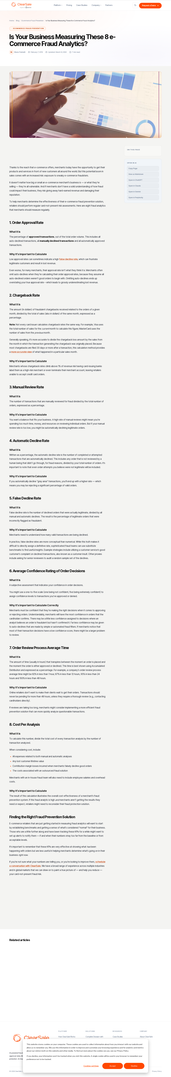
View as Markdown (136, 174)
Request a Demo (150, 5)
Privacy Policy (157, 1071)
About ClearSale (146, 1037)
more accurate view (21, 352)
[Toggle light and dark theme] (136, 5)
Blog (17, 21)
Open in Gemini (135, 192)
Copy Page (133, 168)
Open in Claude (135, 186)
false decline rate (68, 259)
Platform (57, 5)
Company (96, 5)
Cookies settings (91, 1066)
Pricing (69, 5)
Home (11, 21)
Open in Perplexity (136, 198)
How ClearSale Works (66, 1037)
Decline (134, 1066)
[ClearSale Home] (21, 5)
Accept (113, 1066)
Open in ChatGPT (135, 180)
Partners (108, 5)
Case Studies (81, 5)
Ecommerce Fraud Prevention (33, 21)
